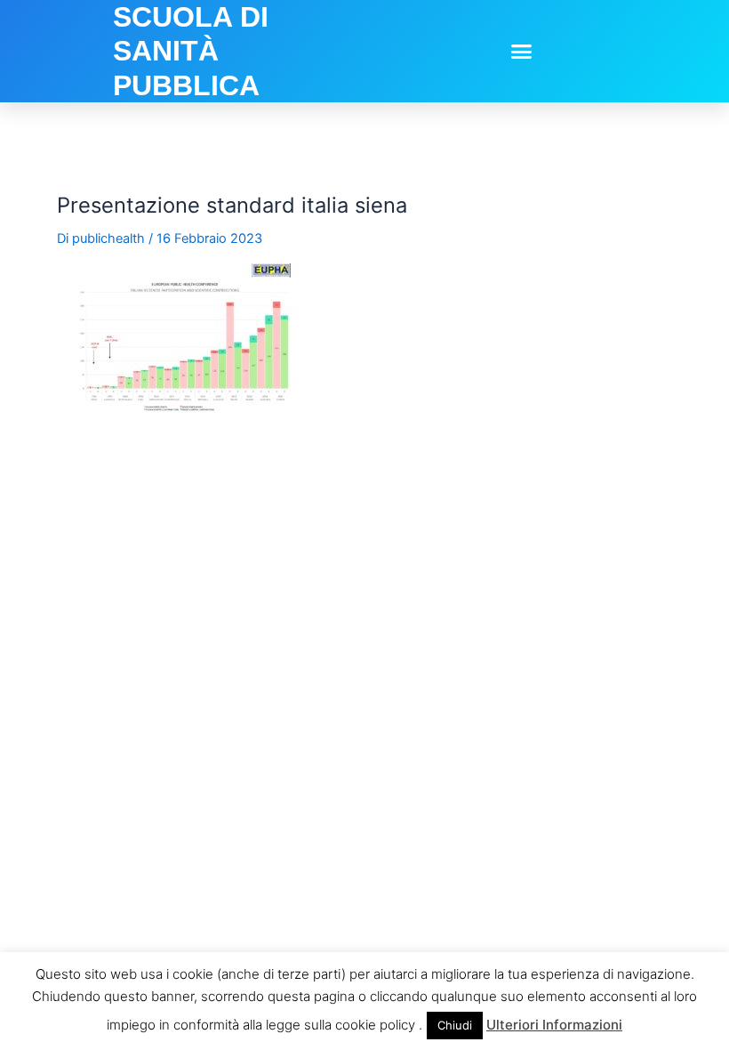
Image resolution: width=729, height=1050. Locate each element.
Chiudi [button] (454, 1025)
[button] (522, 52)
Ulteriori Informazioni (554, 1024)
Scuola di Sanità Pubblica (190, 51)
